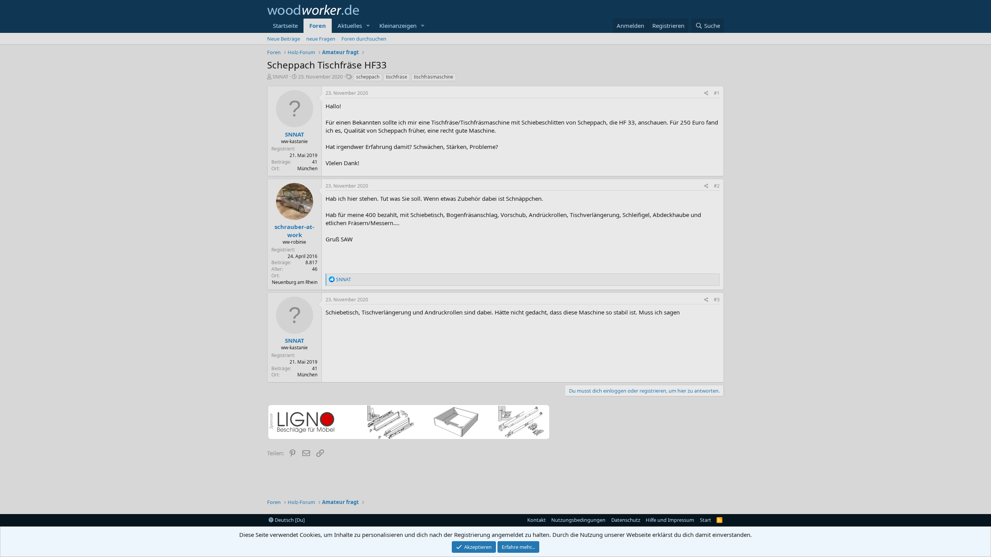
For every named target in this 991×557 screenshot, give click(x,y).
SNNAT (280, 76)
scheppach (367, 76)
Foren (317, 25)
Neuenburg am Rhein (294, 282)
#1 (717, 93)
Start (705, 519)
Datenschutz (625, 519)
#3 (717, 299)
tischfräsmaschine (433, 76)
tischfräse (396, 76)
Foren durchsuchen (363, 38)
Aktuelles (350, 25)
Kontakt (536, 519)
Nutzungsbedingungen (578, 519)
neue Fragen (320, 38)
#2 (717, 186)
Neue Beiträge (283, 38)
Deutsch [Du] (289, 519)
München (307, 168)
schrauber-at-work (294, 231)
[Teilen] (706, 93)
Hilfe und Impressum (670, 519)
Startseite (285, 25)
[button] (368, 26)
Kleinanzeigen (398, 25)
